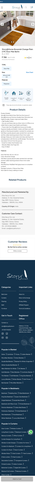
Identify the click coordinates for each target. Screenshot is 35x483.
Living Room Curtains (7, 432)
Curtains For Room (6, 450)
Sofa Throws (27, 379)
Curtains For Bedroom (7, 446)
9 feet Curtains (16, 457)
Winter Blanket (17, 379)
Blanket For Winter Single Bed (23, 361)
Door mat (21, 123)
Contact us (4, 322)
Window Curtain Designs (8, 443)
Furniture (4, 308)
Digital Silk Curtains (20, 467)
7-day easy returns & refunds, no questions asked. (19, 105)
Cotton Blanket (26, 354)
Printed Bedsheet (25, 404)
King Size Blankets (26, 376)
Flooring (3, 301)
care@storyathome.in (7, 326)
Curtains (3, 298)
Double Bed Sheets (18, 400)
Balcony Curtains (6, 435)
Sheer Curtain (5, 475)
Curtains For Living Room (23, 446)
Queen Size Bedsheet (21, 397)
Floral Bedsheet (17, 414)
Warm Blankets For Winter (9, 368)
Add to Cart (17, 479)
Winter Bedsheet (6, 418)
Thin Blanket (5, 376)
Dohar (3, 354)
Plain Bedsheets (6, 414)
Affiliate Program (24, 305)
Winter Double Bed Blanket (9, 365)
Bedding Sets (13, 393)
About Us (21, 294)
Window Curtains (16, 428)
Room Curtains (18, 450)
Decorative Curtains (7, 460)
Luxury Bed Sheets (18, 418)
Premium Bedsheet (7, 407)
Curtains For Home (23, 443)
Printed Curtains (6, 464)
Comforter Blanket (27, 372)
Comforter (10, 354)
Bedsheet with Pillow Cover (9, 404)
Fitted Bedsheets (24, 393)
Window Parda (5, 453)
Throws (17, 354)
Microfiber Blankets (7, 358)
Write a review (17, 251)
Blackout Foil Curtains (7, 471)
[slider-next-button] (32, 24)
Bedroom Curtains (21, 432)
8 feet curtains (5, 457)
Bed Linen (4, 294)
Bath (2, 305)
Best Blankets (16, 372)
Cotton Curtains (17, 464)
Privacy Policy (23, 301)
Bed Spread (4, 383)
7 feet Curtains (26, 453)
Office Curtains (17, 435)
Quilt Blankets (5, 372)
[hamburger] (2, 8)
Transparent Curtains (21, 460)
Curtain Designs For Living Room (10, 439)
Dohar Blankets (19, 358)
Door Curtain (5, 428)
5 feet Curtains (16, 453)
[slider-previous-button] (2, 24)
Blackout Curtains (21, 471)
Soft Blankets (15, 376)
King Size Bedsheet (7, 397)
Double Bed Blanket (7, 361)
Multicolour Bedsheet (7, 411)
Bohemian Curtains (7, 467)
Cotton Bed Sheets (20, 407)
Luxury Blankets (6, 379)
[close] (4, 7)
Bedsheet (4, 393)
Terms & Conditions (24, 308)
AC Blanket (22, 368)
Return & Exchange (24, 298)
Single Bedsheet (6, 400)
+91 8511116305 (6, 330)
